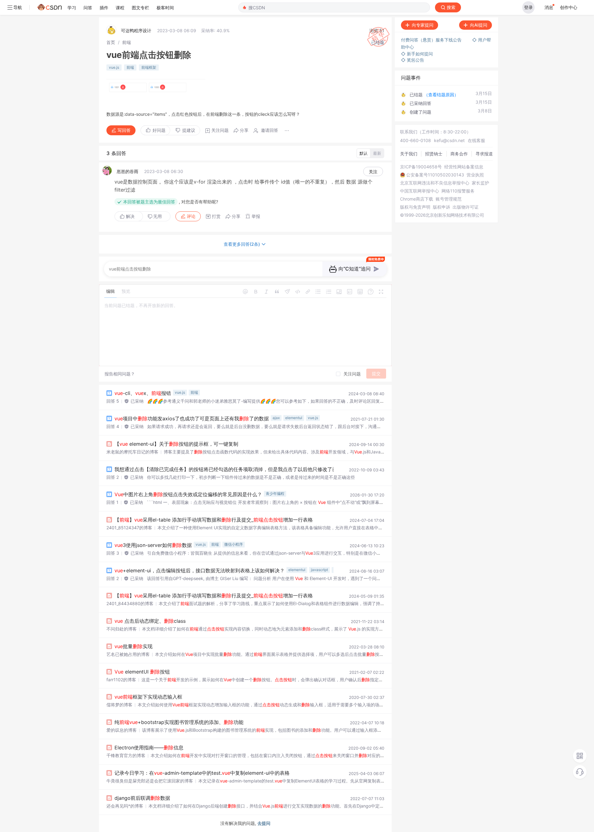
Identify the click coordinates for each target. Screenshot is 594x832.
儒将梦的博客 (119, 704)
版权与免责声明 (415, 207)
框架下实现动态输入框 (148, 697)
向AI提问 (478, 25)
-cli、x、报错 (142, 393)
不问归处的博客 (121, 628)
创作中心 (568, 7)
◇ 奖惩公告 (412, 60)
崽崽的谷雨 (127, 171)
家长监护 (480, 182)
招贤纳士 (433, 153)
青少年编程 (275, 493)
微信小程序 (233, 544)
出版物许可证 (466, 207)
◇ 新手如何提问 (417, 53)
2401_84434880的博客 (129, 603)
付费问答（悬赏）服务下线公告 (432, 39)
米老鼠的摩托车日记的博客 (132, 451)
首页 (110, 42)
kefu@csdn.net (449, 140)
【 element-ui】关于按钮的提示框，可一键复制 (176, 444)
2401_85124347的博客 (129, 527)
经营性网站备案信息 (463, 166)
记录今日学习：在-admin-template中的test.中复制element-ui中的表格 (202, 773)
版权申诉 (441, 207)
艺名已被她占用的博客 (128, 654)
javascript (319, 569)
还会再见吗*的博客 (124, 805)
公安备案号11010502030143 (435, 174)
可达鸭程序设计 (136, 30)
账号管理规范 (449, 199)
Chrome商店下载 (416, 199)
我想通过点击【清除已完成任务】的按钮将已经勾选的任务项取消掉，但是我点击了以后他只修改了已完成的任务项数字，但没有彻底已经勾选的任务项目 (287, 469)
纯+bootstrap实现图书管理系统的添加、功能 (178, 722)
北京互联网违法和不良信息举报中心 (434, 182)
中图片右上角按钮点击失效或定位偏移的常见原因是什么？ (188, 494)
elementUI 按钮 (142, 672)
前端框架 (148, 67)
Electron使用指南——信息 (148, 747)
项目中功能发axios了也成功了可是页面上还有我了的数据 (191, 418)
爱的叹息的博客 (121, 730)
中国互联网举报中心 (419, 190)
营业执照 (475, 174)
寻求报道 (484, 153)
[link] (110, 42)
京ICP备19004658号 (421, 166)
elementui (293, 417)
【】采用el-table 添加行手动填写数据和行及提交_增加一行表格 (213, 520)
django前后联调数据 (142, 798)
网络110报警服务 (458, 190)
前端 (126, 42)
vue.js (114, 67)
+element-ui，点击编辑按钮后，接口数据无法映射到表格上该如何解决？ (199, 570)
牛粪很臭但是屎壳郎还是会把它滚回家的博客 (149, 780)
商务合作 (459, 153)
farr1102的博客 (121, 679)
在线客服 (476, 140)
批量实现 (133, 646)
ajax (276, 417)
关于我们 (408, 153)
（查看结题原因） (441, 94)
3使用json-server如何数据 (153, 545)
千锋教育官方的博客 (125, 755)
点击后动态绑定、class (150, 621)
